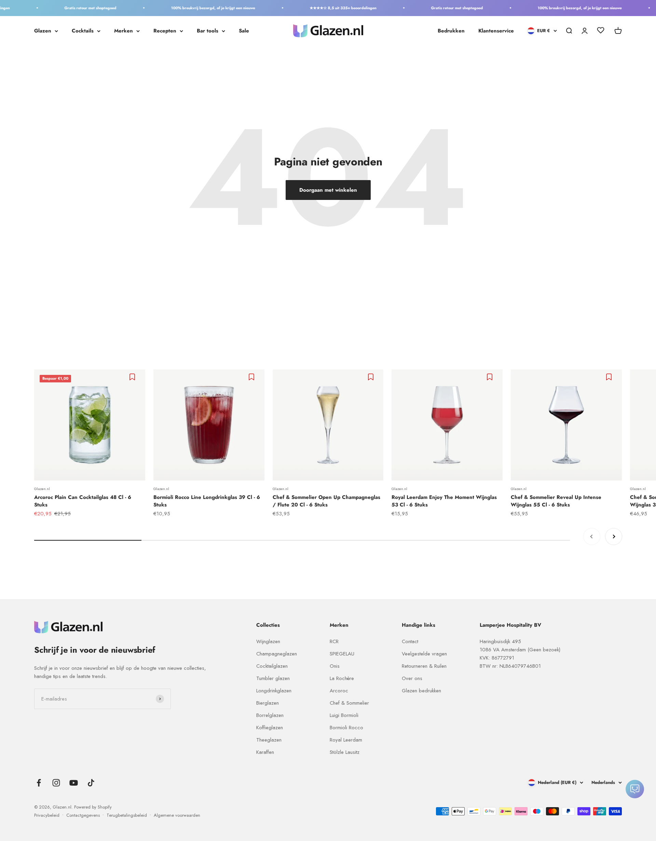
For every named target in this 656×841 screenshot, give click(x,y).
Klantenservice (496, 31)
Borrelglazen (270, 715)
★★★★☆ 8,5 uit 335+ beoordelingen (331, 8)
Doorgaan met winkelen (328, 190)
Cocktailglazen (272, 666)
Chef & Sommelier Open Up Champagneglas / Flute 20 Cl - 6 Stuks (326, 501)
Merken (123, 31)
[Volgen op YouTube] (73, 782)
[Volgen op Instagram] (56, 782)
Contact (410, 641)
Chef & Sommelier (349, 703)
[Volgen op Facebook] (38, 782)
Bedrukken (451, 31)
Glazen (42, 31)
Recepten (164, 31)
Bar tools (207, 31)
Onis (335, 666)
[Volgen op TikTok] (91, 782)
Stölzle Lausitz (344, 752)
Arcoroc (339, 690)
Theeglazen (269, 740)
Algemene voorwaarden (177, 815)
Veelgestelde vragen (424, 653)
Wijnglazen (268, 641)
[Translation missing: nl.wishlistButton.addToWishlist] (133, 377)
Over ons (412, 678)
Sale (244, 31)
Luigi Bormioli (344, 715)
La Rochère (342, 678)
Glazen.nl (42, 488)
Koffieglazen (269, 727)
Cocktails (83, 31)
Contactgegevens (83, 815)
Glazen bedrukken (421, 690)
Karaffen (265, 752)
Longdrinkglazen (273, 690)
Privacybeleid (46, 815)
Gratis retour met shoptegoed (79, 8)
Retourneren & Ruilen (424, 666)
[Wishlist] (601, 31)
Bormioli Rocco (346, 727)
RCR (334, 641)
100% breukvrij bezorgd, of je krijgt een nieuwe (202, 8)
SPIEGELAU (342, 653)
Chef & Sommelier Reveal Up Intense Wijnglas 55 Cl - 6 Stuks (556, 501)
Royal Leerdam (346, 740)
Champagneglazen (276, 653)
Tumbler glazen (273, 678)
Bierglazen (267, 703)
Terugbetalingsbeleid (127, 815)
